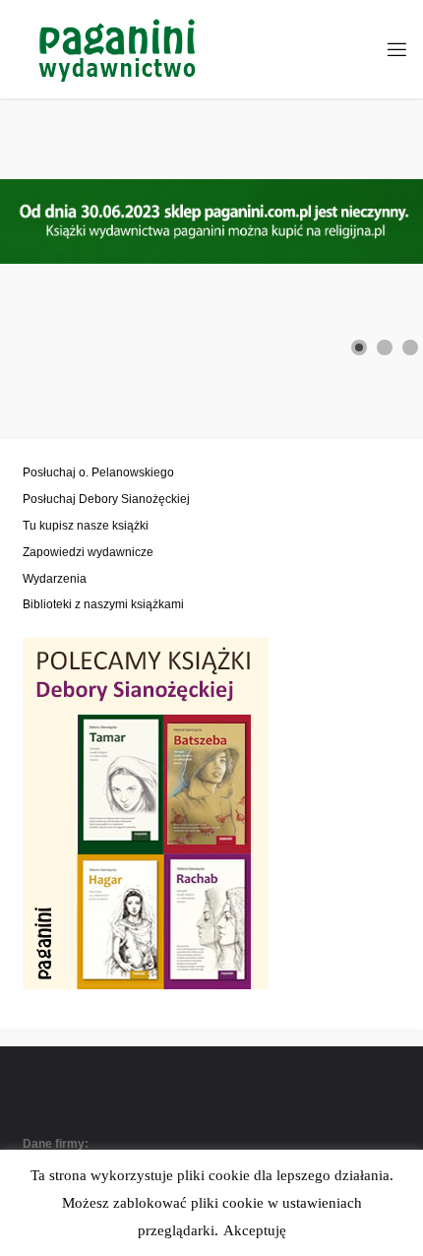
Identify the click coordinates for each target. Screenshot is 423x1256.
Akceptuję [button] (254, 1230)
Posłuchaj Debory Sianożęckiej (106, 498)
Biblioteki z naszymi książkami (103, 603)
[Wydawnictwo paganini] (119, 48)
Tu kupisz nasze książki (86, 525)
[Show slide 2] (385, 347)
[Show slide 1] (359, 347)
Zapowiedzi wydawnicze (88, 551)
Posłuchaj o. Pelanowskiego (98, 472)
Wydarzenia (55, 578)
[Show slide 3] (410, 347)
